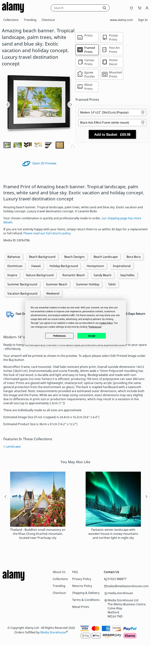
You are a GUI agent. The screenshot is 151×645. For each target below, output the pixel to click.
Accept (91, 335)
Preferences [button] (95, 327)
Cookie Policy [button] (106, 323)
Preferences (59, 335)
